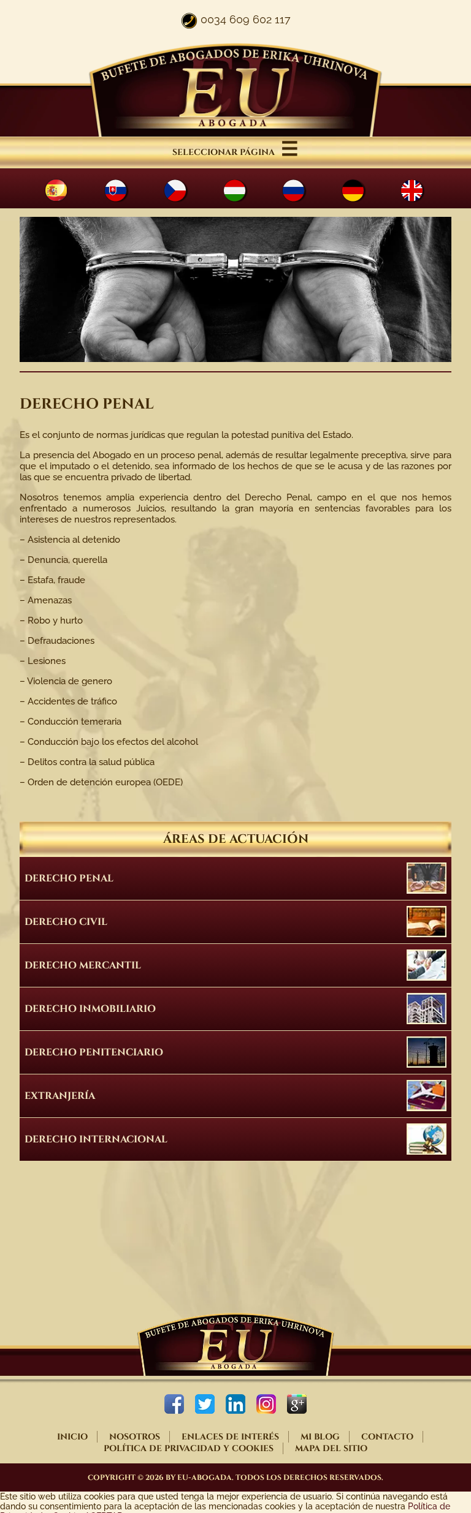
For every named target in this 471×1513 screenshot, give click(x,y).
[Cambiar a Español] (67, 190)
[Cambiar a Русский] (304, 190)
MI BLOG (320, 1437)
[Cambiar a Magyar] (245, 190)
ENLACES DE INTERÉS (230, 1437)
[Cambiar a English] (423, 190)
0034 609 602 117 (246, 19)
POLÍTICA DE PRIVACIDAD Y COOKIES (189, 1448)
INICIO (72, 1437)
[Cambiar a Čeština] (186, 190)
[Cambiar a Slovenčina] (126, 190)
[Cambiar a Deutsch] (363, 190)
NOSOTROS (134, 1437)
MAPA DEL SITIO (331, 1448)
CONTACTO (387, 1437)
